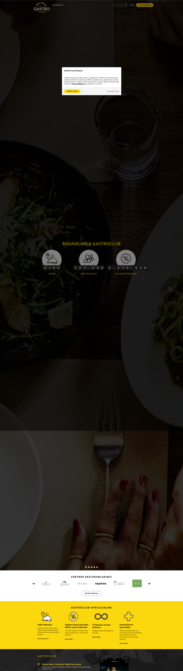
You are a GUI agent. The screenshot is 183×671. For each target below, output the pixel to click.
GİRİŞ (132, 5)
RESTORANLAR (57, 5)
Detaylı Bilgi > (69, 639)
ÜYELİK (145, 5)
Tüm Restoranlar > (43, 639)
